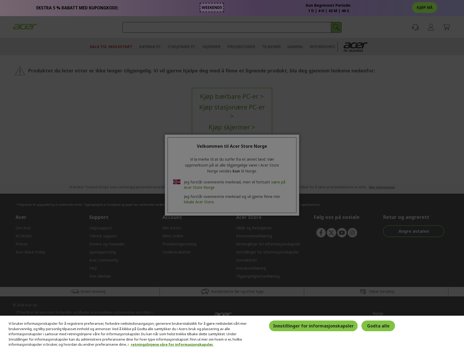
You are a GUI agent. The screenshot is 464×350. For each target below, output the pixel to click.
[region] (232, 333)
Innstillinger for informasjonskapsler (313, 326)
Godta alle (378, 326)
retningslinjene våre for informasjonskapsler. (172, 344)
